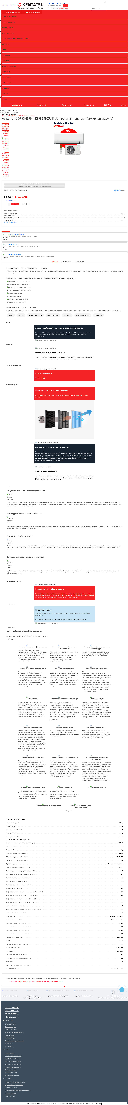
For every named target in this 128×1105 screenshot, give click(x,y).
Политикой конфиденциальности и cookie (81, 1103)
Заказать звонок (11, 1017)
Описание (54, 262)
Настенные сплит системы (13, 1056)
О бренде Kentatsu (10, 1024)
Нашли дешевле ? (10, 200)
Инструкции (79, 262)
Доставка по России (11, 1029)
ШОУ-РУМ (107, 105)
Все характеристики (10, 222)
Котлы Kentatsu (42, 105)
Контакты (123, 105)
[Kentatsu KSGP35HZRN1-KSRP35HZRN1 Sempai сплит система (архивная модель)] (68, 138)
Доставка (5, 4)
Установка (13, 4)
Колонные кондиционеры (13, 1067)
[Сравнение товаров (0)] (90, 4)
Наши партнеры (10, 1096)
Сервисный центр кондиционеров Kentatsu (18, 1090)
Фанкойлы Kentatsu (11, 1070)
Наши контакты (9, 1035)
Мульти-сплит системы (12, 1058)
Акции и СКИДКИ (10, 1038)
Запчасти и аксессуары (12, 1075)
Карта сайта (8, 1043)
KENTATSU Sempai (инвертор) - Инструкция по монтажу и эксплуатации (36, 981)
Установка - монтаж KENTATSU (14, 1032)
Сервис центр (89, 105)
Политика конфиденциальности (14, 1041)
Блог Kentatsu (9, 1046)
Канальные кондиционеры (13, 1064)
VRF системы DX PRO (11, 1072)
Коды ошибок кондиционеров (14, 1085)
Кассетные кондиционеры (13, 1061)
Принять (98, 1103)
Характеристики (66, 262)
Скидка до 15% (21, 197)
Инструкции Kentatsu (11, 1087)
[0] (92, 4)
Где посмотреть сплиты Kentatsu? (15, 1082)
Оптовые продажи (10, 1027)
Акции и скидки (67, 105)
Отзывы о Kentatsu (10, 1093)
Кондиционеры (16, 105)
